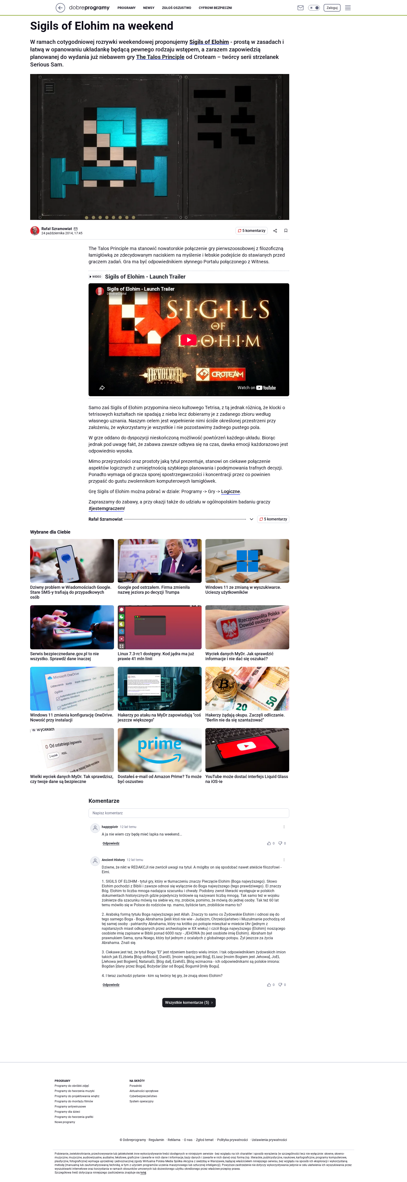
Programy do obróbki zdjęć (72, 1085)
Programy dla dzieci (67, 1111)
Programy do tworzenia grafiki (74, 1117)
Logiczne (230, 491)
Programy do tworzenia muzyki (74, 1091)
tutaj (143, 1172)
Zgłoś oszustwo (176, 8)
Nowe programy (65, 1122)
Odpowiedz (111, 843)
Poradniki (136, 1085)
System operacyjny (142, 1101)
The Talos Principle (160, 57)
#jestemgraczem (106, 508)
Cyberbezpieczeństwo (143, 1096)
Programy (127, 8)
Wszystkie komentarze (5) (187, 1002)
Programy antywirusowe (70, 1106)
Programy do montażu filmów (74, 1101)
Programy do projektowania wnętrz (77, 1096)
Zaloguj (332, 8)
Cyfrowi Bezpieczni (215, 8)
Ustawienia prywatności (268, 1140)
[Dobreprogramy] (93, 7)
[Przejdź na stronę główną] (60, 11)
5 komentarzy (253, 230)
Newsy (149, 8)
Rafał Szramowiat (56, 229)
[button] (314, 8)
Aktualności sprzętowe (144, 1091)
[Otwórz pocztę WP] (300, 8)
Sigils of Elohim (209, 42)
